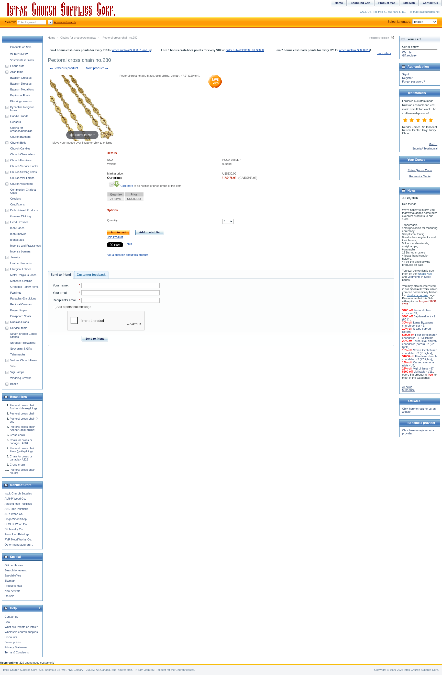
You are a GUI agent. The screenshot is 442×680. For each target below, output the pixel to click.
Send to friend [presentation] (61, 274)
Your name (60, 285)
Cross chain (17, 434)
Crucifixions (17, 204)
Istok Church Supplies (18, 493)
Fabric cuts (17, 65)
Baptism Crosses (21, 77)
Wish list (407, 52)
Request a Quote (419, 176)
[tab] (60, 275)
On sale (9, 595)
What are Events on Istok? (21, 626)
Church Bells (18, 142)
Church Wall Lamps (22, 177)
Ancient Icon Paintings (18, 503)
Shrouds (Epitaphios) (23, 342)
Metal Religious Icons (23, 274)
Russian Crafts (19, 322)
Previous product (63, 68)
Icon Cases (17, 227)
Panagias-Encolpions (23, 298)
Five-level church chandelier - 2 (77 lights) (419, 358)
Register (407, 77)
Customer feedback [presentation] (91, 274)
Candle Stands (19, 116)
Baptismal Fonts (20, 95)
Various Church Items (23, 360)
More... (433, 144)
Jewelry (15, 257)
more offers (384, 53)
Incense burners (20, 251)
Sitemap (10, 580)
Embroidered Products (24, 210)
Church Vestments (21, 183)
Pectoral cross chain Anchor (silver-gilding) (23, 407)
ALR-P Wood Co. (15, 498)
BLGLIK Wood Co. (16, 524)
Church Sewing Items (23, 172)
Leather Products (21, 263)
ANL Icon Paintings (16, 508)
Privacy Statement (16, 647)
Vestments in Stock (22, 60)
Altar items (16, 71)
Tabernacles (18, 354)
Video (13, 366)
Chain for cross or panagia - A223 (21, 458)
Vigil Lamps (17, 372)
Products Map (13, 585)
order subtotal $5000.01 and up (131, 50)
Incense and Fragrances (25, 245)
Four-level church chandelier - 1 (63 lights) (419, 336)
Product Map (386, 2)
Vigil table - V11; (423, 371)
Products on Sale (20, 47)
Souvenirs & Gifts (21, 348)
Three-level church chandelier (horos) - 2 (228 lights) (419, 344)
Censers (15, 121)
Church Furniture (20, 160)
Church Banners (20, 136)
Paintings (15, 292)
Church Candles (20, 148)
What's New (424, 273)
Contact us (11, 616)
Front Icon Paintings (17, 534)
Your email (60, 293)
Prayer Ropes (19, 310)
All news (407, 386)
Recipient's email (64, 300)
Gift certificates (14, 565)
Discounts (11, 637)
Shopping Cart (360, 2)
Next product (97, 68)
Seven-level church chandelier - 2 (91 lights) (419, 352)
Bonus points (13, 642)
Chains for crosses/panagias (78, 37)
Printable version (379, 37)
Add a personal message (73, 307)
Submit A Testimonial (424, 148)
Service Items (18, 327)
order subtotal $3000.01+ (354, 50)
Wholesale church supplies (21, 631)
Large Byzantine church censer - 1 (417, 324)
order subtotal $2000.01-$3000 (245, 50)
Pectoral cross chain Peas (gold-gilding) (22, 450)
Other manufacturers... (19, 544)
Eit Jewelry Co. (14, 529)
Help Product (115, 236)
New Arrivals (12, 590)
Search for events (16, 570)
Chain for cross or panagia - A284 (21, 442)
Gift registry (409, 55)
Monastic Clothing (21, 280)
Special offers (13, 575)
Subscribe (408, 389)
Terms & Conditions (17, 652)
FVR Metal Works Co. (18, 539)
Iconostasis (17, 239)
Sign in (406, 74)
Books (14, 383)
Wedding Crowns (20, 377)
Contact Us (430, 2)
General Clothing (20, 216)
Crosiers (15, 198)
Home (51, 37)
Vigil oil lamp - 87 (423, 368)
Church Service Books (24, 166)
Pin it (129, 243)
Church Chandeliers (22, 154)
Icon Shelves (18, 233)
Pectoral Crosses (21, 304)
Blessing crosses (21, 101)
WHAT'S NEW (19, 54)
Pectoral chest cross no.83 (417, 312)
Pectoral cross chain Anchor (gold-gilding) (22, 428)
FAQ (7, 621)
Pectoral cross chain (22, 413)
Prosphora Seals (20, 316)
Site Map (409, 2)
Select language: (399, 22)
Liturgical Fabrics (20, 269)
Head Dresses (19, 222)
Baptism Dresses (21, 83)
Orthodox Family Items (24, 286)
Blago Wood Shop (16, 519)
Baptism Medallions (22, 89)
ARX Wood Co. (14, 513)
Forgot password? (413, 81)
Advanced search (65, 22)
